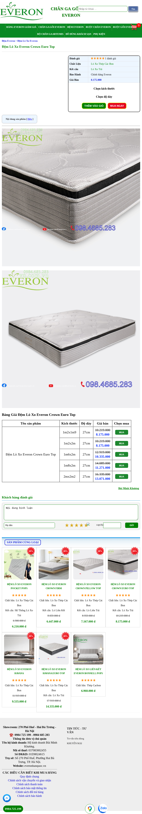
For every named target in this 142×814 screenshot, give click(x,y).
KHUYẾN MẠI (74, 743)
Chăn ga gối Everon (51, 27)
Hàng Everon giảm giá (21, 27)
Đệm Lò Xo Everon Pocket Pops (19, 586)
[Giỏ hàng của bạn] (135, 30)
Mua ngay (117, 105)
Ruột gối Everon (124, 27)
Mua (121, 432)
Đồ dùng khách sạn (78, 34)
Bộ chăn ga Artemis (50, 34)
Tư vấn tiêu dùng (75, 738)
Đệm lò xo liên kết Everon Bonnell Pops (88, 671)
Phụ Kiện (99, 34)
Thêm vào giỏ (94, 105)
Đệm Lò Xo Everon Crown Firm (54, 586)
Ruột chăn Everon (98, 27)
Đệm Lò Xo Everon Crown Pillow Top (88, 586)
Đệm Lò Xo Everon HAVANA (19, 671)
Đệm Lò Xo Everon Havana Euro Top (54, 671)
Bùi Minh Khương (128, 488)
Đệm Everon (75, 27)
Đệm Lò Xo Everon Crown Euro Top (123, 586)
